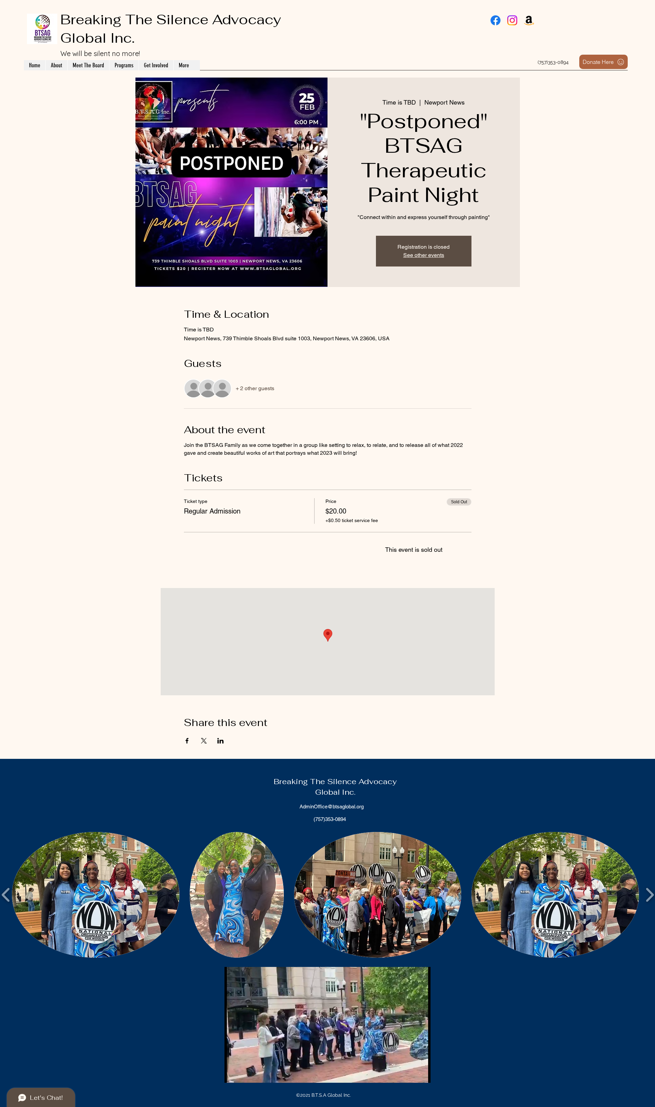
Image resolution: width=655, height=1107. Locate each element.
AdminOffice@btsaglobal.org (332, 806)
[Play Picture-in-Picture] (409, 1073)
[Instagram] (512, 20)
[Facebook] (495, 20)
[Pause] (233, 1073)
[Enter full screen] (421, 1073)
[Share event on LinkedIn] (220, 740)
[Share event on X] (204, 740)
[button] (95, 895)
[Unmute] (245, 1073)
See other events (423, 255)
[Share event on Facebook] (187, 740)
